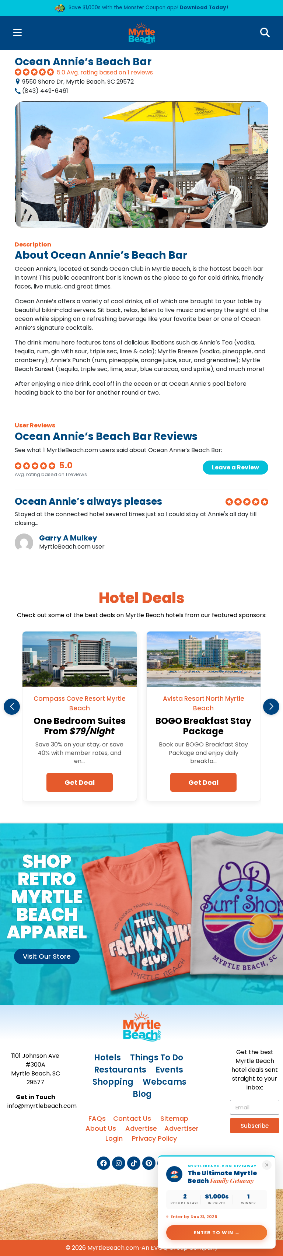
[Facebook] (103, 1163)
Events (169, 1069)
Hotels (107, 1057)
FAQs (97, 1118)
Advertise (141, 1128)
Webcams (164, 1082)
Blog (142, 1094)
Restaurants (120, 1069)
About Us (100, 1128)
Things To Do (156, 1057)
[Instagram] (118, 1163)
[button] (12, 707)
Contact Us (132, 1118)
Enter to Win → (216, 1232)
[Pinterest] (149, 1163)
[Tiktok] (133, 1163)
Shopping (112, 1082)
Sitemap (174, 1118)
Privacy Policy (154, 1138)
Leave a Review (235, 467)
